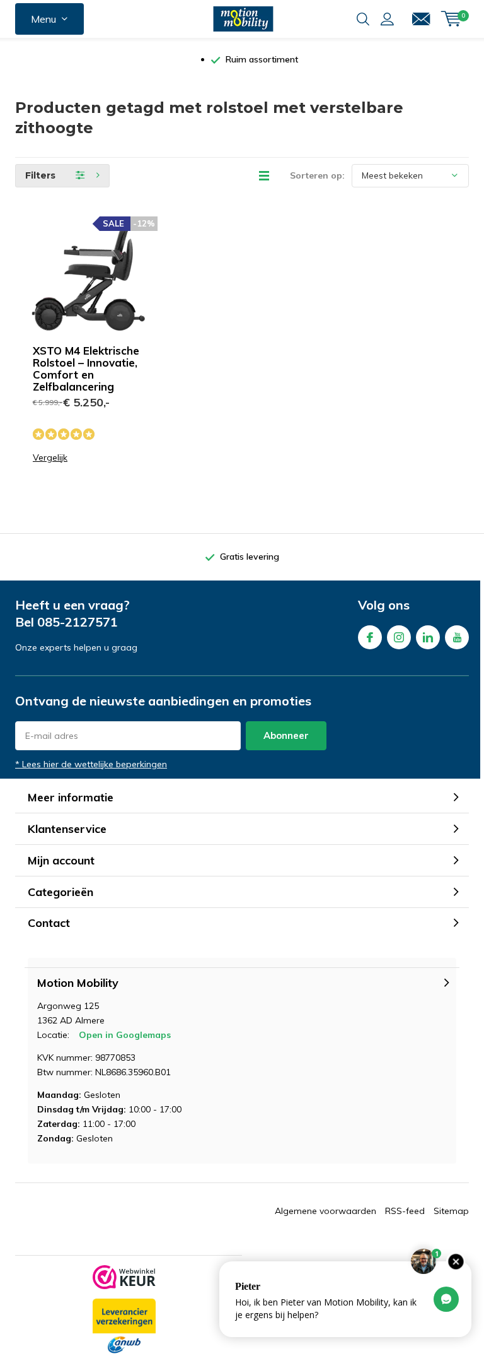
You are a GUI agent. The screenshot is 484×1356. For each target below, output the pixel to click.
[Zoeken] (363, 19)
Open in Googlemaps (125, 1035)
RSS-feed (405, 1211)
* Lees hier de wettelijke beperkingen (91, 764)
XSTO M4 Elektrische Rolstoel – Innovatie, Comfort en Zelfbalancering (86, 368)
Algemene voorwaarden (325, 1211)
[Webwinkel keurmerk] (124, 1277)
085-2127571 (77, 622)
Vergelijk (50, 457)
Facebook (370, 637)
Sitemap (451, 1211)
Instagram (399, 637)
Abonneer (286, 735)
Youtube (457, 637)
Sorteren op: (317, 175)
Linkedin (428, 637)
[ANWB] (124, 1327)
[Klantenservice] (421, 19)
